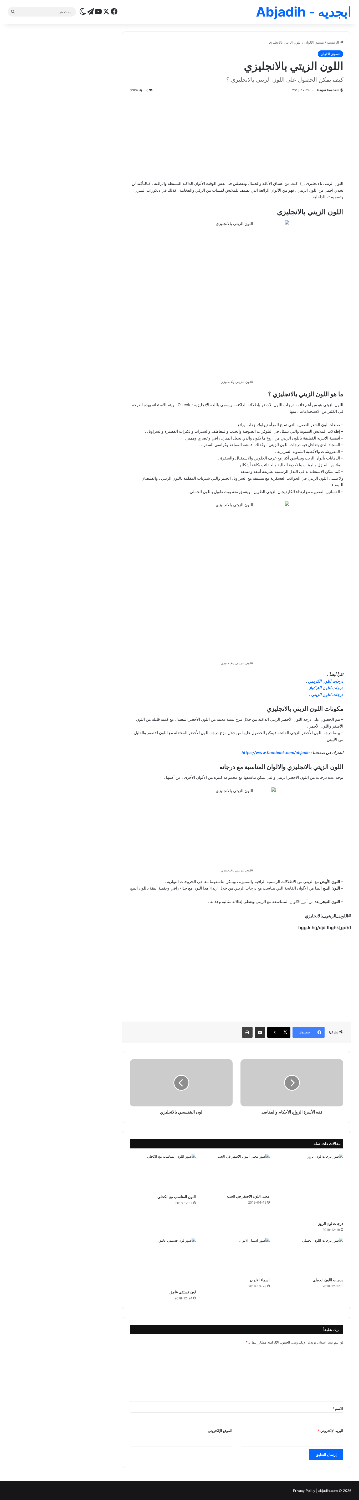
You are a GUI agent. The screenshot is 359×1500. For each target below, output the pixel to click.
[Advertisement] (236, 135)
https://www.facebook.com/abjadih (276, 752)
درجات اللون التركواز (326, 687)
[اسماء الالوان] (237, 1256)
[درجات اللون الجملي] (310, 1256)
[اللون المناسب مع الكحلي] (163, 1172)
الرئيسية (333, 42)
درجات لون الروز (330, 1223)
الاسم (337, 1408)
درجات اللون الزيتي (327, 694)
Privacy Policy (304, 1490)
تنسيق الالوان (314, 42)
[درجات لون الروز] (310, 1186)
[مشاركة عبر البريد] (260, 1032)
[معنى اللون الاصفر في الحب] (237, 1172)
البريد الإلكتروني (330, 1431)
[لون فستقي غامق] (163, 1262)
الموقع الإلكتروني (220, 1431)
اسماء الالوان (260, 1280)
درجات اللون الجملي (327, 1280)
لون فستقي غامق (183, 1292)
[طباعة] (247, 1032)
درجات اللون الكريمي (325, 681)
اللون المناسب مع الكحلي (176, 1196)
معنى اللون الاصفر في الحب (248, 1196)
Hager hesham (328, 90)
